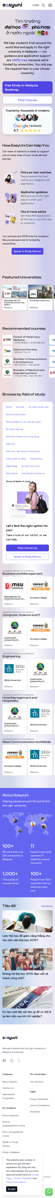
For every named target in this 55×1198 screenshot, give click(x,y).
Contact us (8, 1088)
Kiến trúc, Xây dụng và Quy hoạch (23, 451)
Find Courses (27, 100)
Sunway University (40, 300)
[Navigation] (50, 5)
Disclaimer (35, 1111)
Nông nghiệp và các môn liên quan (23, 421)
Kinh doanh (11, 473)
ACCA (9, 407)
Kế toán (20, 407)
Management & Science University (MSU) (14, 302)
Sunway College (38, 598)
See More (47, 906)
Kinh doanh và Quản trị (33, 473)
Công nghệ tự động (16, 458)
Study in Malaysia (11, 1152)
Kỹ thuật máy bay (14, 429)
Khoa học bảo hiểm (15, 414)
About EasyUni (9, 1081)
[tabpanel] (27, 73)
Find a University (27, 547)
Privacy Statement (23, 1178)
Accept (11, 1189)
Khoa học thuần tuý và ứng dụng (22, 436)
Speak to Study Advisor (27, 251)
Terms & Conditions (16, 1182)
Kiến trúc (10, 444)
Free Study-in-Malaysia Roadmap (21, 87)
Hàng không (36, 458)
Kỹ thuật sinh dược (30, 466)
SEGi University (12, 680)
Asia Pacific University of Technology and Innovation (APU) (13, 639)
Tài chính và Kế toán (38, 407)
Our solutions (36, 1081)
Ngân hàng (11, 466)
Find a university (10, 1115)
